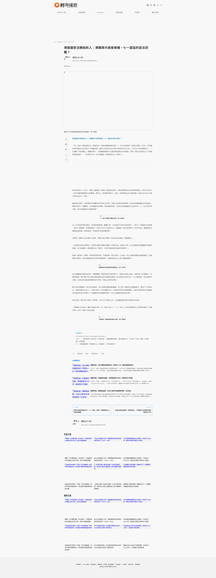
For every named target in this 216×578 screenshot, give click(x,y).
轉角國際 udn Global (62, 42)
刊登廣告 (78, 564)
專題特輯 (119, 12)
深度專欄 (81, 12)
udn (55, 42)
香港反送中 (94, 353)
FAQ (84, 564)
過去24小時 (61, 12)
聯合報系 (118, 564)
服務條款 (99, 564)
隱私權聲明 (111, 564)
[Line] (66, 149)
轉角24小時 (78, 57)
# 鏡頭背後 (76, 360)
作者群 (137, 12)
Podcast (100, 12)
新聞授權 (93, 564)
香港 (87, 353)
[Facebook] (66, 144)
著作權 (105, 564)
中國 (102, 353)
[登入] (158, 5)
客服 (87, 564)
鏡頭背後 (79, 353)
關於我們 (155, 12)
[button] (147, 5)
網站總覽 (137, 564)
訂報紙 (124, 564)
